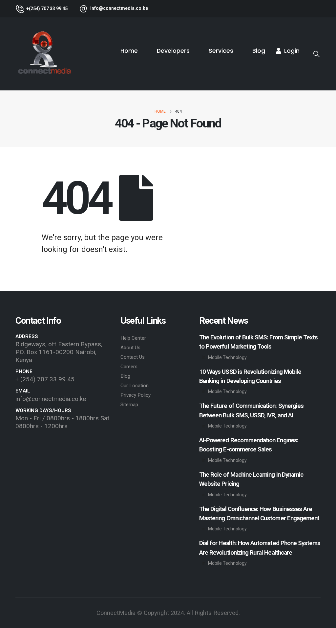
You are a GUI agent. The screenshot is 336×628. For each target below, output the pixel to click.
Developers (173, 51)
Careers (128, 367)
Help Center (133, 338)
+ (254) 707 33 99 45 (44, 379)
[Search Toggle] (316, 54)
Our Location (134, 386)
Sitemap (129, 405)
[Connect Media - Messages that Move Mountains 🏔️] (44, 54)
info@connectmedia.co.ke (50, 399)
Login (292, 51)
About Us (130, 348)
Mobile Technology (227, 357)
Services (221, 51)
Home (129, 51)
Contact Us (132, 357)
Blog (258, 51)
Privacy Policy (135, 395)
